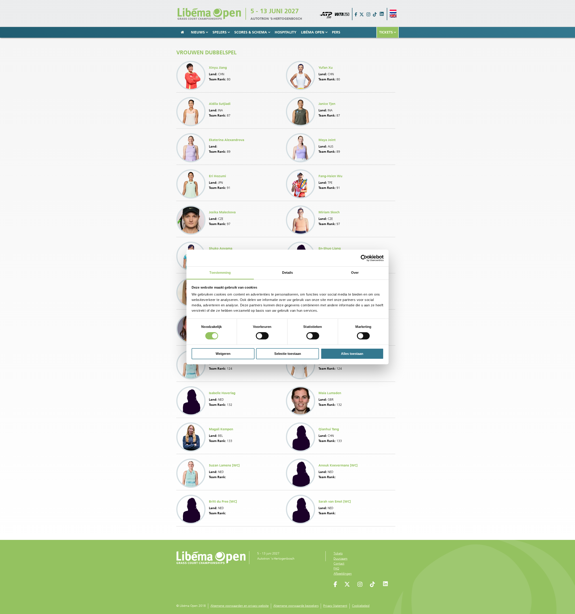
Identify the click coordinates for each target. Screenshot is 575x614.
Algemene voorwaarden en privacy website (239, 606)
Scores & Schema (250, 32)
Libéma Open (312, 32)
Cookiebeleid (360, 606)
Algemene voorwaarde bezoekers (295, 606)
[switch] (262, 336)
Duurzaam (340, 559)
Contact (339, 563)
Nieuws (198, 32)
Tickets (386, 32)
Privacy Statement (335, 606)
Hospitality (285, 32)
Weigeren (223, 354)
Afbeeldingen (343, 574)
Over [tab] (355, 272)
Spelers (219, 32)
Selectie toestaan (287, 354)
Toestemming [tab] (220, 272)
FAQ (336, 568)
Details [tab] (287, 272)
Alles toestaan (352, 354)
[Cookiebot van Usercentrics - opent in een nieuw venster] (364, 258)
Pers (336, 32)
